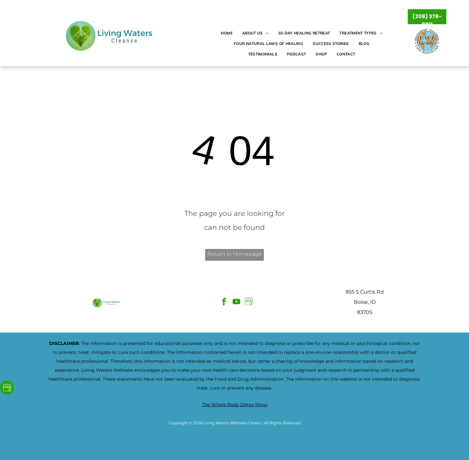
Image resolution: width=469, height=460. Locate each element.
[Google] (7, 388)
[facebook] (224, 302)
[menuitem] (226, 33)
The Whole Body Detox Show (234, 404)
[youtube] (236, 302)
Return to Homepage (234, 254)
